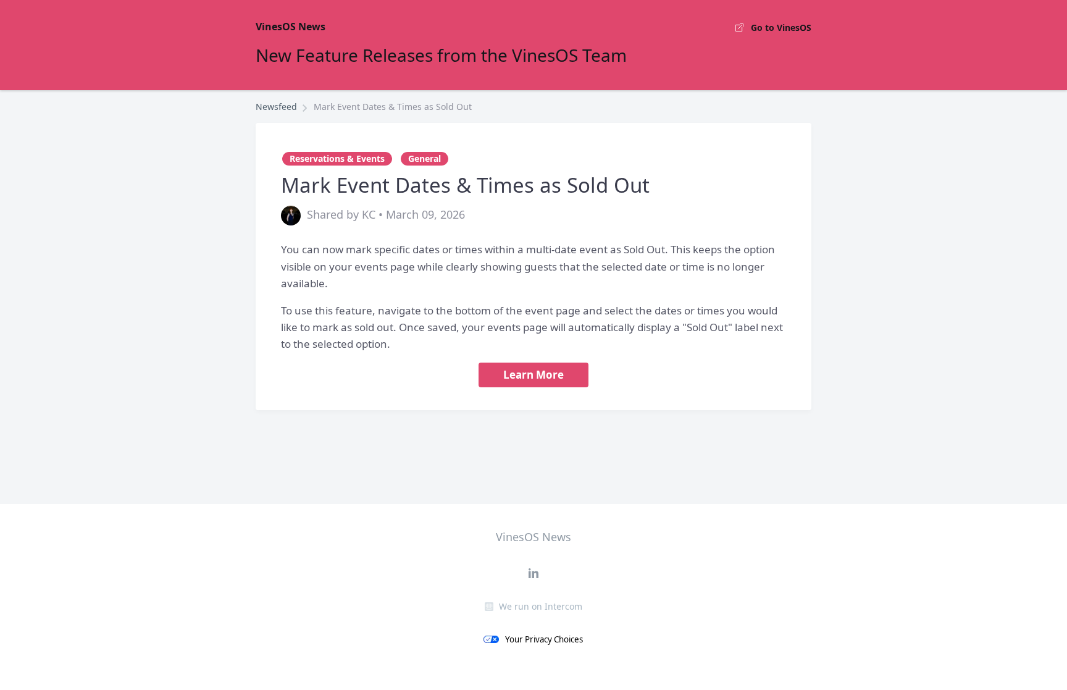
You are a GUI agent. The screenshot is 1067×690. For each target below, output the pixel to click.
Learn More (533, 375)
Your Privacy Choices (544, 639)
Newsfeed (276, 106)
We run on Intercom (540, 606)
